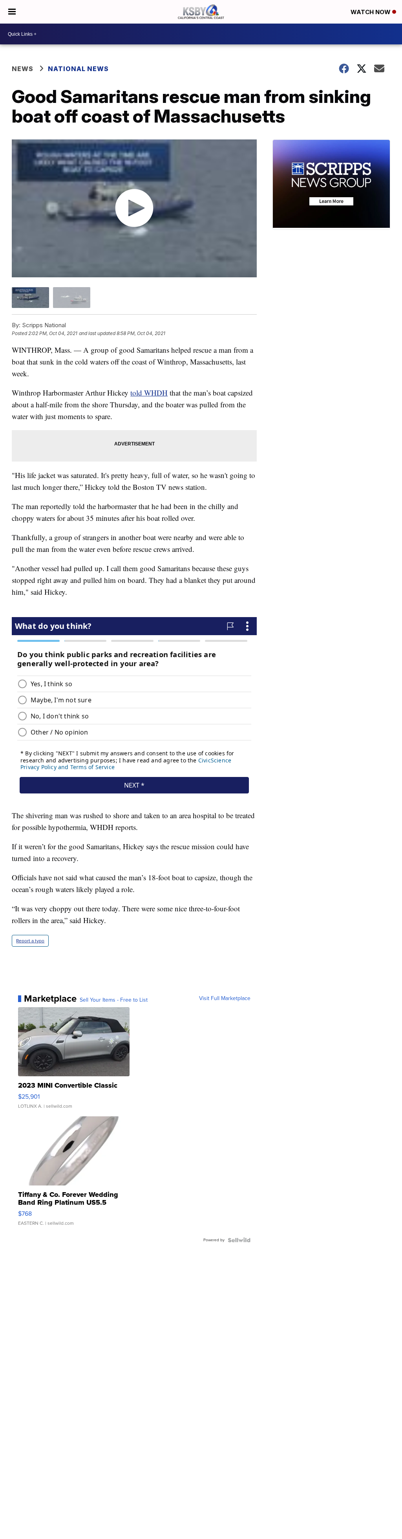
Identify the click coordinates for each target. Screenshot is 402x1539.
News (22, 69)
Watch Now (371, 12)
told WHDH (149, 393)
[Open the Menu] (12, 12)
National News (78, 69)
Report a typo (30, 940)
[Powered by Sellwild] (239, 1240)
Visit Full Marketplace (224, 998)
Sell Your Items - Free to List (114, 1000)
